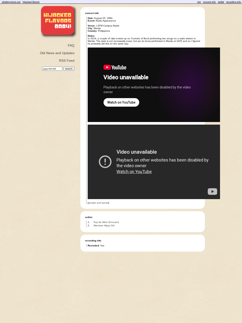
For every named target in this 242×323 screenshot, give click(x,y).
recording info (233, 1)
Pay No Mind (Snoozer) (106, 222)
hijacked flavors (31, 1)
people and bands (98, 202)
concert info (209, 1)
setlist (221, 1)
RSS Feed (66, 60)
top (199, 1)
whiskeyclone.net (11, 1)
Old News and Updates (57, 53)
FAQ (71, 45)
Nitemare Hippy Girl (104, 225)
